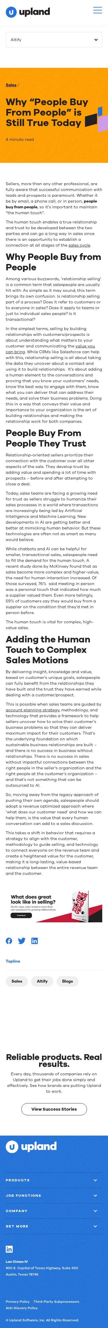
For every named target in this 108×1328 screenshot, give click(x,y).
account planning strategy (32, 710)
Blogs (67, 981)
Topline (13, 961)
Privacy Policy (18, 1301)
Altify (42, 981)
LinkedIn (9, 1248)
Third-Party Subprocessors (56, 1301)
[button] (97, 10)
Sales (11, 85)
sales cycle (79, 245)
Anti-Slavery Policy (22, 1307)
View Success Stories (54, 1109)
